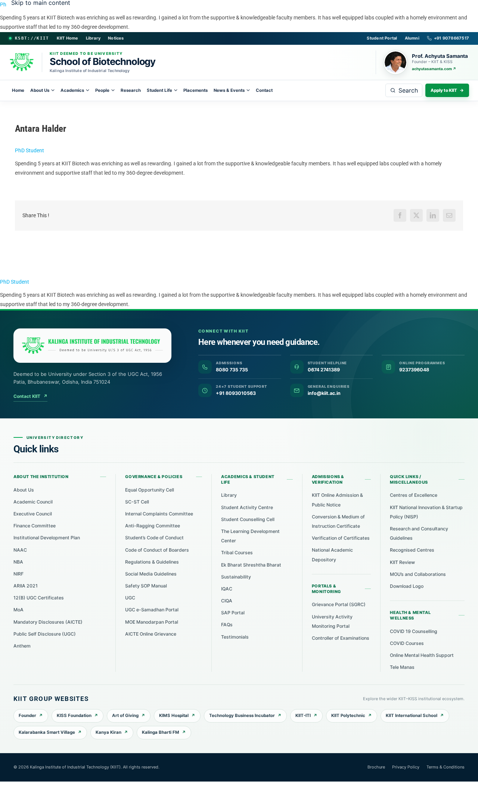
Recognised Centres (412, 550)
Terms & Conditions (445, 767)
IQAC (226, 589)
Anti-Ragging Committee (152, 525)
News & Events (229, 90)
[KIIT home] (92, 345)
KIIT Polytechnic (348, 715)
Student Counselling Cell (247, 519)
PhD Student (29, 150)
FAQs (227, 624)
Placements (195, 90)
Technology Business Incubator (242, 715)
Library (93, 38)
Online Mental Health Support (422, 655)
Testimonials (235, 637)
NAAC (20, 550)
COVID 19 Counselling (413, 631)
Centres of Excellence (413, 495)
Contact (264, 90)
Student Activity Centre (247, 507)
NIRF (18, 574)
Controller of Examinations (340, 638)
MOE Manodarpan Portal (151, 622)
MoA (18, 609)
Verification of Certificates (341, 538)
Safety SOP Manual (146, 586)
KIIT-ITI (303, 715)
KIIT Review (402, 562)
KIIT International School (411, 715)
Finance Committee (34, 525)
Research (131, 90)
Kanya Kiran (108, 732)
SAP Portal (233, 612)
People (102, 90)
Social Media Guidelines (151, 574)
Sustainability (236, 577)
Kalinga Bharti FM (160, 732)
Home (18, 90)
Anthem (22, 646)
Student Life (159, 90)
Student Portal (382, 38)
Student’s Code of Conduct (154, 537)
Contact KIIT (30, 396)
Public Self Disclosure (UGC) (44, 634)
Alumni (412, 38)
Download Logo (406, 586)
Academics (72, 90)
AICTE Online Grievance (150, 634)
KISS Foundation (74, 715)
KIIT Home (67, 38)
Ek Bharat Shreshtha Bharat (251, 565)
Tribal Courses (237, 552)
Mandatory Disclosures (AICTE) (48, 622)
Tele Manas (402, 667)
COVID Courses (407, 643)
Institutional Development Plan (46, 537)
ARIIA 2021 (25, 586)
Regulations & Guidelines (152, 562)
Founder (27, 715)
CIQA (226, 601)
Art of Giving (125, 715)
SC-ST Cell (137, 502)
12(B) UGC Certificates (38, 598)
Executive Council (32, 514)
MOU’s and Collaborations (418, 574)
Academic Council (33, 502)
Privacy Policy (405, 767)
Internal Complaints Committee (159, 514)
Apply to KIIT (447, 90)
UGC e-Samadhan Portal (152, 609)
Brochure (376, 767)
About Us (39, 90)
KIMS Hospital (174, 715)
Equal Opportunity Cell (149, 490)
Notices (116, 38)
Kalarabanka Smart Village (47, 732)
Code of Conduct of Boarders (157, 550)
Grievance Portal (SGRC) (339, 604)
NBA (18, 562)
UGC (130, 598)
